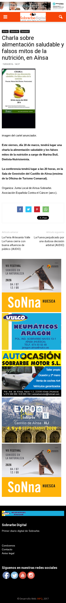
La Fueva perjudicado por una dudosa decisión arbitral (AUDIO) (49, 241)
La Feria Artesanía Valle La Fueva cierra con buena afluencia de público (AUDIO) (16, 243)
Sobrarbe (14, 31)
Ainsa (5, 31)
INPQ (40, 598)
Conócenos (8, 545)
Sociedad (25, 31)
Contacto (7, 549)
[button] (61, 17)
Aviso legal (8, 553)
